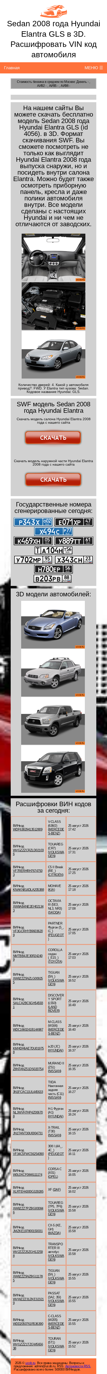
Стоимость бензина (30, 82)
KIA (51, 890)
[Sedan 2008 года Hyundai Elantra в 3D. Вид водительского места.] (53, 257)
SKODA (54, 912)
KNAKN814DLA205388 (28, 890)
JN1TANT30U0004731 (28, 1133)
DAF (57, 1189)
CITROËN (55, 875)
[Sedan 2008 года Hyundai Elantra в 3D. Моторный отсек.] (53, 306)
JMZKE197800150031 (28, 1231)
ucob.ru (30, 1363)
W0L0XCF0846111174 (27, 1175)
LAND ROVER (53, 1009)
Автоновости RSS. (78, 1366)
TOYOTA (55, 961)
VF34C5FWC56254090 (28, 1154)
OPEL (53, 1177)
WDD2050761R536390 (28, 1324)
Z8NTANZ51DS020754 (28, 1069)
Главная (12, 67)
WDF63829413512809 (28, 829)
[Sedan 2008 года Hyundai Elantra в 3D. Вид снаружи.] (53, 355)
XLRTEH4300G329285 (28, 1191)
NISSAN (54, 1071)
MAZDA (54, 1233)
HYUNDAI (55, 1050)
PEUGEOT (56, 935)
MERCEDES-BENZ (56, 831)
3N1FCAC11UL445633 (28, 1092)
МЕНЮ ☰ (94, 67)
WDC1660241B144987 (28, 1029)
